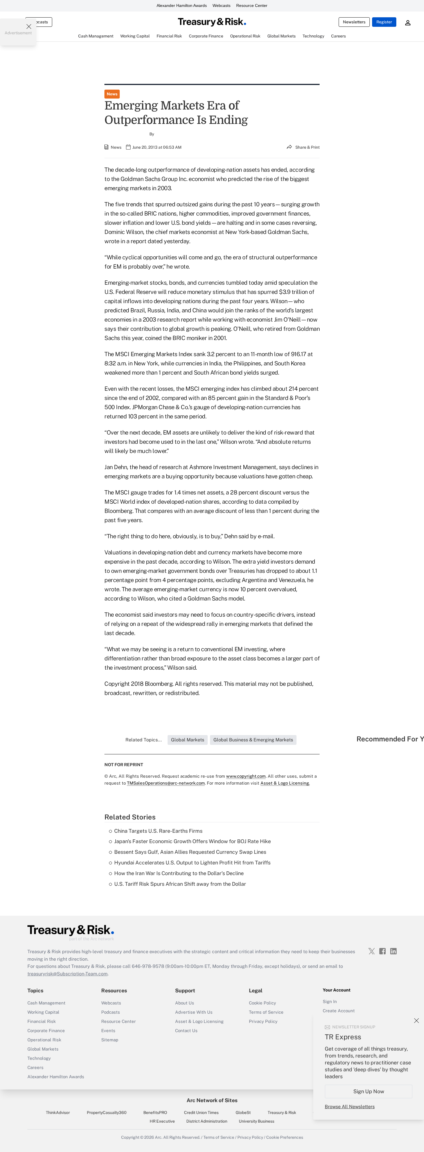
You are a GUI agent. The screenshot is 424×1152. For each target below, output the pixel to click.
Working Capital (43, 1012)
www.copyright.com (246, 776)
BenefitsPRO (155, 1112)
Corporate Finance (46, 1030)
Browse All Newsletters (350, 1106)
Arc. (158, 1137)
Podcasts (110, 1012)
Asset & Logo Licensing (199, 1021)
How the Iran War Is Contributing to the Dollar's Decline (179, 873)
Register (384, 22)
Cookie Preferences (284, 1137)
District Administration (206, 1121)
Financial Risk (41, 1021)
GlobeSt (243, 1112)
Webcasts (221, 5)
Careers (35, 1067)
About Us (184, 1002)
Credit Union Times (201, 1112)
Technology (39, 1058)
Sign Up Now (368, 1091)
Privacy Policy (263, 1021)
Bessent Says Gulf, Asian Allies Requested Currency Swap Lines (190, 852)
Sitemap (109, 1039)
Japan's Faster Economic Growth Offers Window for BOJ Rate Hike (192, 841)
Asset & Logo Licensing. (285, 783)
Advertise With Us (194, 1012)
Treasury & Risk (282, 1112)
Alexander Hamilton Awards (182, 5)
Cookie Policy (262, 1002)
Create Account (339, 1010)
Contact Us (186, 1030)
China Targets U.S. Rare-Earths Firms (158, 831)
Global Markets (43, 1049)
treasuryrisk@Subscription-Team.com (67, 974)
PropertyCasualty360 (107, 1112)
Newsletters (354, 22)
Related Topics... (143, 740)
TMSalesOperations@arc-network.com (166, 783)
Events (108, 1030)
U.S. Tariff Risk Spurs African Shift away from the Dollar (180, 884)
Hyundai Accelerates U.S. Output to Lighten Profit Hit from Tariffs (192, 863)
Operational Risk (44, 1039)
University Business (256, 1121)
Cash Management (46, 1002)
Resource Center (251, 5)
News (112, 94)
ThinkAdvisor (58, 1112)
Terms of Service (266, 1012)
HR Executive (162, 1121)
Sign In (330, 1001)
